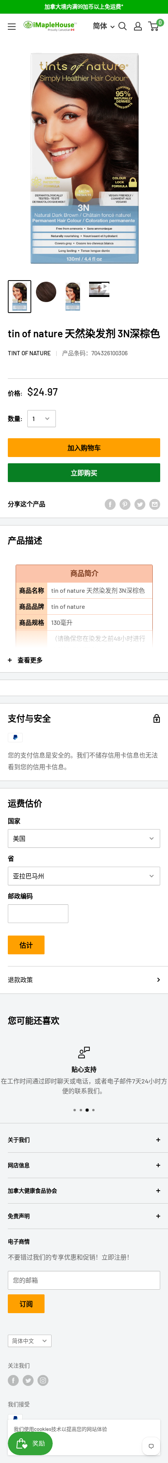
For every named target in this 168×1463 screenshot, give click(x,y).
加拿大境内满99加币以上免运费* (84, 6)
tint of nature (29, 352)
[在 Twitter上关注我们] (28, 1380)
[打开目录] (12, 26)
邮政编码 (20, 896)
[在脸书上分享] (110, 504)
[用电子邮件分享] (154, 504)
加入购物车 (84, 448)
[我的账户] (138, 26)
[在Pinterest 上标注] (125, 504)
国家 (14, 820)
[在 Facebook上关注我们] (13, 1380)
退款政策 (20, 979)
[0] (154, 26)
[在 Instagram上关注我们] (43, 1380)
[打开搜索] (122, 26)
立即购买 (84, 473)
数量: (15, 418)
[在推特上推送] (139, 504)
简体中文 (23, 1340)
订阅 (26, 1304)
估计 (26, 945)
